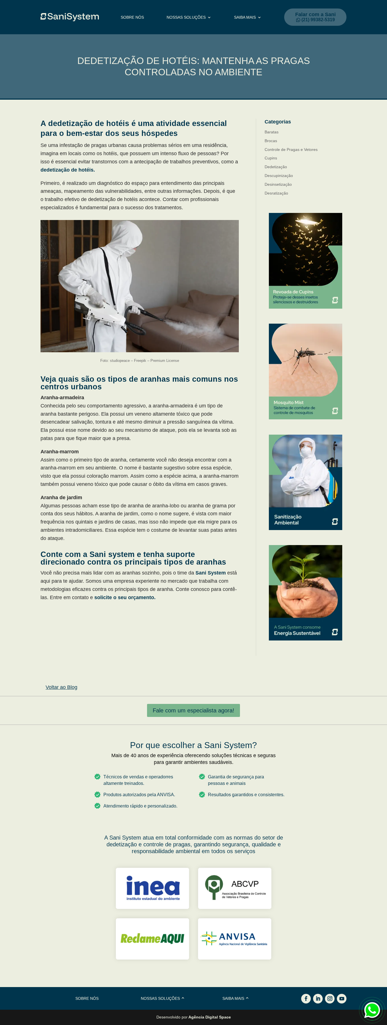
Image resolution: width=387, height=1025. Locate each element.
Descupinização (279, 175)
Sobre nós (132, 17)
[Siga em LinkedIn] (318, 998)
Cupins (271, 158)
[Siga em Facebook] (306, 998)
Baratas (271, 132)
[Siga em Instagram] (330, 998)
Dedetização (276, 167)
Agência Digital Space (209, 1017)
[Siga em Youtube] (341, 998)
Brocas (271, 140)
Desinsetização (278, 184)
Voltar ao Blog (61, 687)
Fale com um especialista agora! (193, 710)
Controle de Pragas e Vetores (291, 149)
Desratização (276, 193)
